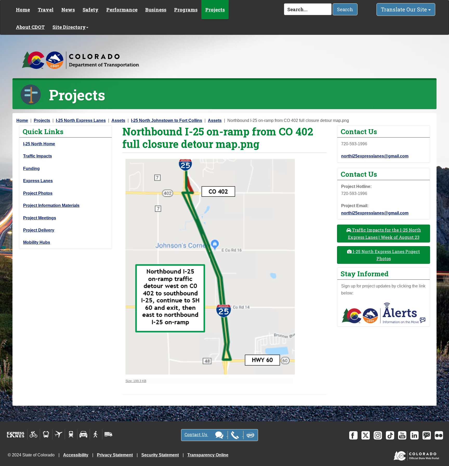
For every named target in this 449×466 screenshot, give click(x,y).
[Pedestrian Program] (96, 434)
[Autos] (83, 434)
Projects (215, 9)
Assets (118, 120)
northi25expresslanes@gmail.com (374, 156)
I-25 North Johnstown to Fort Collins (166, 120)
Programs (185, 9)
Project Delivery (38, 230)
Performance (121, 9)
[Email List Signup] (426, 435)
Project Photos (37, 193)
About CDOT (30, 27)
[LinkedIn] (414, 435)
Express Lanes (38, 181)
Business (155, 9)
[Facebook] (353, 435)
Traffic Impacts (37, 156)
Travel (46, 9)
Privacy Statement (115, 455)
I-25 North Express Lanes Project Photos (386, 255)
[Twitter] (365, 435)
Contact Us (196, 434)
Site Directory (69, 27)
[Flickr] (439, 435)
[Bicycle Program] (33, 434)
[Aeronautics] (58, 434)
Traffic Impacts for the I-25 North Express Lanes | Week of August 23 (384, 233)
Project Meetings (39, 218)
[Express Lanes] (16, 434)
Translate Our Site (404, 9)
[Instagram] (378, 435)
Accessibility (75, 455)
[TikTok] (390, 435)
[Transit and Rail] (46, 434)
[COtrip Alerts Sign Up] (383, 312)
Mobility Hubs (36, 242)
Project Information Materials (51, 205)
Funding (31, 168)
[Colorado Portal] (417, 454)
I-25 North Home (39, 144)
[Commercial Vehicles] (108, 434)
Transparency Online (207, 455)
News (68, 9)
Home (23, 9)
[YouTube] (402, 435)
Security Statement (160, 455)
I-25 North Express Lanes (81, 120)
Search (345, 9)
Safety (90, 9)
